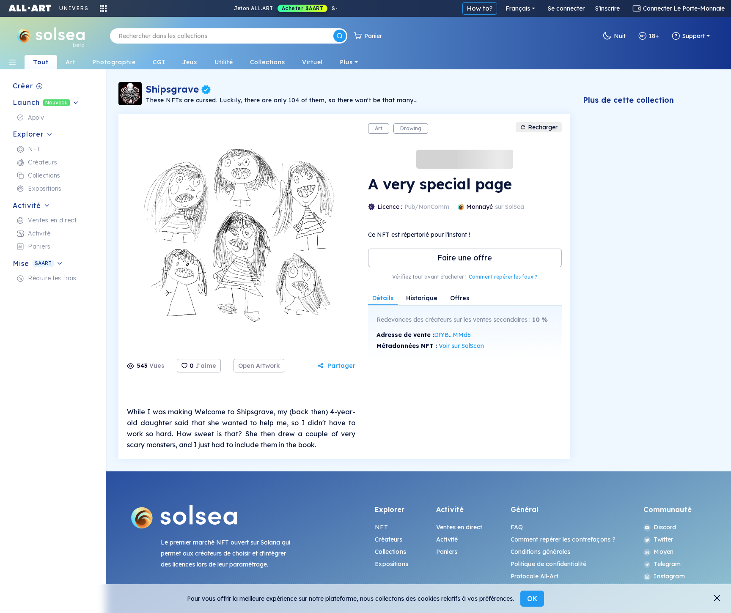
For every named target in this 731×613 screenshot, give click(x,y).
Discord (665, 527)
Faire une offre (464, 258)
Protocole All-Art (534, 576)
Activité (447, 539)
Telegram (667, 564)
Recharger (543, 127)
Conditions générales (541, 552)
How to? (479, 8)
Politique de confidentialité (549, 564)
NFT (381, 527)
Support (693, 36)
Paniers (446, 552)
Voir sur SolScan (461, 346)
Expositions (391, 564)
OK (532, 598)
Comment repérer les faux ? (503, 277)
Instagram (669, 576)
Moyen (663, 552)
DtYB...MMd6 (452, 335)
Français (518, 8)
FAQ (517, 527)
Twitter (663, 539)
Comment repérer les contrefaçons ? (563, 539)
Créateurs (388, 539)
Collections (390, 552)
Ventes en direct (459, 527)
